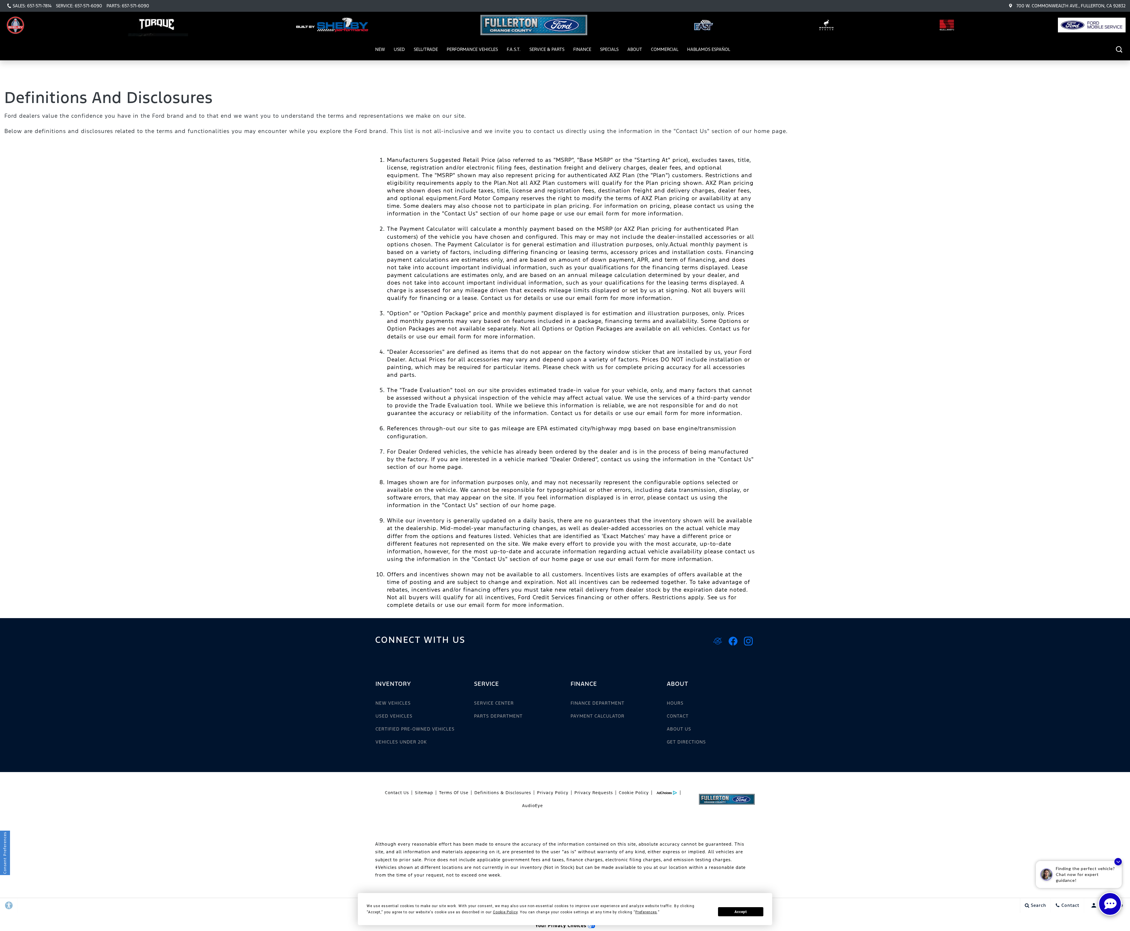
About (634, 49)
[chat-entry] (1110, 904)
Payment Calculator (597, 716)
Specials (609, 49)
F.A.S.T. (514, 49)
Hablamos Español (708, 49)
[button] (1119, 49)
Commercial (664, 49)
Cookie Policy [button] (505, 912)
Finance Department (597, 703)
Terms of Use (453, 792)
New (380, 49)
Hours (675, 703)
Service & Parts (546, 49)
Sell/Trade (426, 49)
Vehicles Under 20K (401, 742)
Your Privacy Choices (561, 925)
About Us (679, 729)
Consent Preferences (5, 853)
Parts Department (498, 716)
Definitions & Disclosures (502, 792)
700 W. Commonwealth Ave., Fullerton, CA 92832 (1071, 6)
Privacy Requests (593, 792)
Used (399, 49)
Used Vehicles (394, 716)
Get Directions (686, 742)
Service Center (494, 703)
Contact (678, 716)
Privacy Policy (553, 792)
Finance (582, 49)
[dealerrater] (717, 641)
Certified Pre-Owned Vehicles (415, 729)
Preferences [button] (646, 912)
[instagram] (748, 641)
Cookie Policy (634, 792)
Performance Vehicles (472, 50)
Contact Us (397, 792)
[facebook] (733, 641)
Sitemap (424, 792)
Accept (740, 912)
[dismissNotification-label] (1118, 861)
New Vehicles (393, 703)
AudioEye (532, 805)
